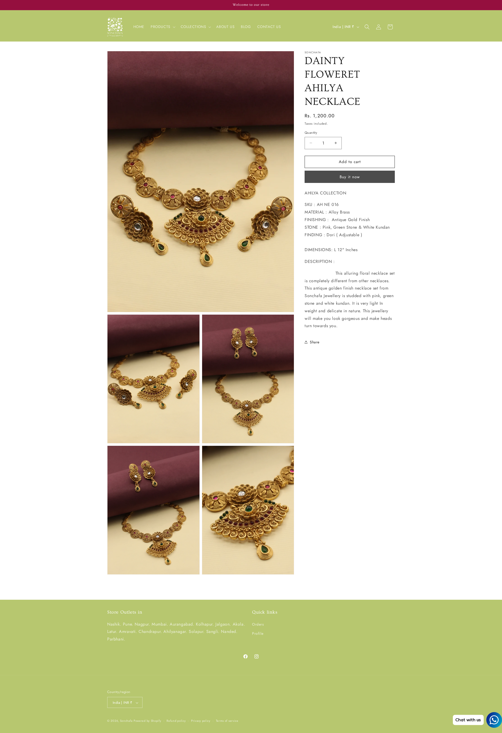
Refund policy (176, 721)
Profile (257, 633)
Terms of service (227, 721)
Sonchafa (126, 721)
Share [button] (315, 342)
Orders (258, 624)
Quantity (311, 132)
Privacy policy (200, 721)
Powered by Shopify (147, 721)
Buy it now (350, 177)
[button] (162, 26)
